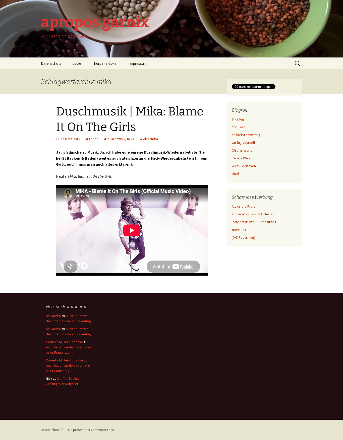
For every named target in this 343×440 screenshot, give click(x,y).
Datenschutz (51, 63)
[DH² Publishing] (243, 237)
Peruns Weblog (243, 158)
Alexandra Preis (243, 206)
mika (130, 139)
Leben (93, 139)
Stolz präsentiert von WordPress (89, 429)
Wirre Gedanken (244, 166)
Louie (76, 63)
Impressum (138, 63)
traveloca (239, 229)
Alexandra (150, 139)
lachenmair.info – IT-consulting (254, 222)
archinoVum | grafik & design (253, 214)
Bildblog (238, 119)
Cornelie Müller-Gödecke (64, 342)
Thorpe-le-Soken (105, 63)
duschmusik (116, 139)
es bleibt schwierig (246, 135)
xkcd (235, 173)
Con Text (238, 127)
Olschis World (242, 150)
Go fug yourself (243, 142)
